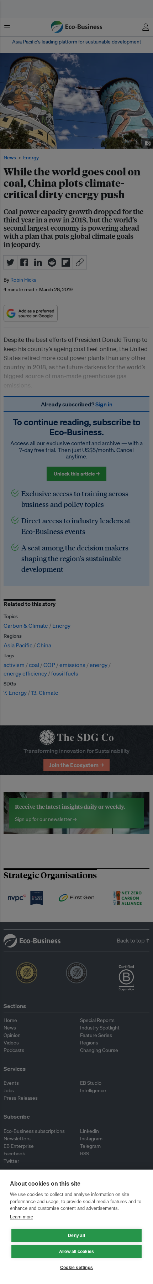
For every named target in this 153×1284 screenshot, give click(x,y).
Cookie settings (76, 1267)
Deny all (76, 1235)
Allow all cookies (76, 1251)
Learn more (21, 1216)
